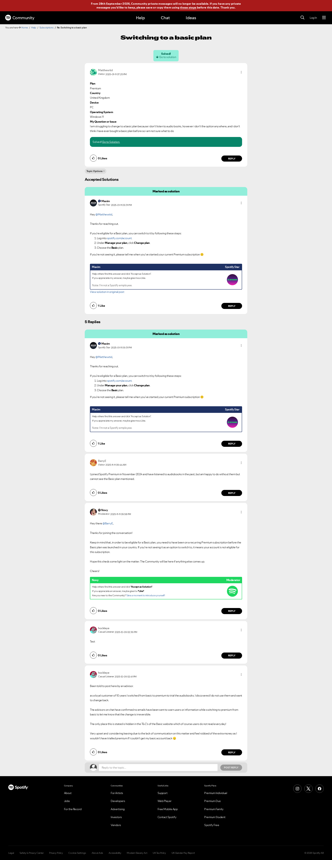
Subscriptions (46, 27)
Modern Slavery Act (137, 852)
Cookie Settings (77, 852)
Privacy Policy (56, 852)
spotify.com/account (119, 238)
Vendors (116, 825)
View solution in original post (107, 292)
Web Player (165, 801)
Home (24, 27)
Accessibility (115, 852)
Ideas (191, 18)
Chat (165, 18)
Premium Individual (215, 793)
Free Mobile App (168, 809)
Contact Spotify (167, 817)
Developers (118, 801)
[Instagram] (297, 788)
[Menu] (324, 17)
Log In (313, 18)
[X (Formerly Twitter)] (308, 788)
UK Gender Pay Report (183, 852)
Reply (232, 158)
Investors (116, 817)
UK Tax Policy (159, 852)
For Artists (117, 793)
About (68, 793)
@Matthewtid (103, 214)
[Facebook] (319, 788)
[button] (241, 72)
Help (140, 18)
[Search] (302, 17)
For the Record (73, 809)
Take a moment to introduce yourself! (145, 595)
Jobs (67, 801)
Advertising (118, 809)
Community (23, 18)
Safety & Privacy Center (32, 852)
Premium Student (214, 817)
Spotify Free (211, 825)
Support (163, 793)
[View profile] (93, 72)
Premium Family (213, 809)
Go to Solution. (111, 142)
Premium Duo (212, 801)
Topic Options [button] (94, 171)
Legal (11, 852)
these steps (188, 7)
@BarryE (108, 523)
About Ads (97, 852)
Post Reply (231, 767)
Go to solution (167, 57)
